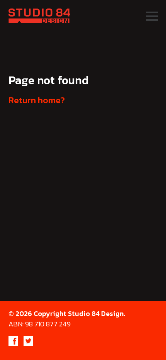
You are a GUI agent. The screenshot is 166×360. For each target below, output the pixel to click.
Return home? (36, 100)
